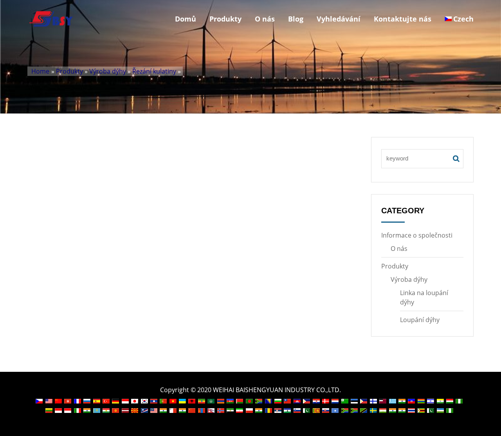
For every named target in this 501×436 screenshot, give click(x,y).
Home (40, 71)
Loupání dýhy (420, 319)
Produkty (225, 18)
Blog (295, 18)
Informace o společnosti (416, 235)
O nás (265, 18)
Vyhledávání (338, 18)
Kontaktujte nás (402, 18)
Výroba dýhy (107, 71)
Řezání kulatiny (154, 71)
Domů (185, 18)
